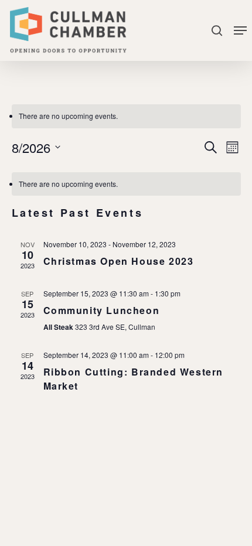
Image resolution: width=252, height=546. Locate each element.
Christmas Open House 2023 (118, 261)
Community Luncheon (101, 310)
